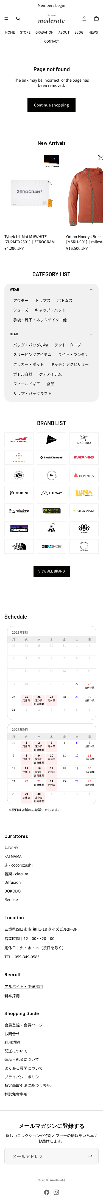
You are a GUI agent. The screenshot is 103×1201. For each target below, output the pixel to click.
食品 (50, 383)
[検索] (18, 19)
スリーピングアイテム (32, 354)
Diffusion (12, 882)
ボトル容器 (22, 374)
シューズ (20, 310)
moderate (57, 1180)
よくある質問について (23, 1068)
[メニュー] (6, 18)
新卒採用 (12, 995)
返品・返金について (21, 1059)
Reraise (11, 899)
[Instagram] (56, 1192)
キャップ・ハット (50, 310)
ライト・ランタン (73, 354)
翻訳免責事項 (15, 1094)
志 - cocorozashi (18, 865)
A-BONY (11, 847)
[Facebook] (46, 1192)
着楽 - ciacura (16, 873)
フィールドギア (26, 383)
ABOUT (64, 32)
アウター (21, 300)
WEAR (14, 289)
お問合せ (12, 1033)
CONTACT (51, 41)
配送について (15, 1051)
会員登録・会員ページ (23, 1025)
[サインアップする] (90, 1156)
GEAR (14, 334)
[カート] (96, 19)
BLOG (78, 32)
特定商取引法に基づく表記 (27, 1085)
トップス (43, 300)
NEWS (93, 32)
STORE (25, 32)
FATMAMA (13, 856)
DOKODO (12, 891)
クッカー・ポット (28, 364)
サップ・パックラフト (32, 393)
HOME (10, 32)
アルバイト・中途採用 (23, 986)
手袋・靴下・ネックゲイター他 (40, 319)
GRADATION (44, 32)
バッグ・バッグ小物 (30, 345)
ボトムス (65, 300)
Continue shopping (51, 105)
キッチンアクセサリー (70, 364)
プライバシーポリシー (23, 1077)
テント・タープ (67, 345)
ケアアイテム (50, 374)
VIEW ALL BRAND (51, 571)
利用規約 (12, 1042)
